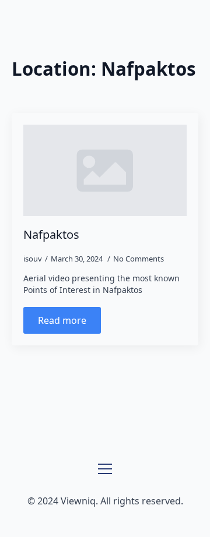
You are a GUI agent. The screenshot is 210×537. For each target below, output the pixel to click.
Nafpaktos (51, 235)
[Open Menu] (105, 469)
